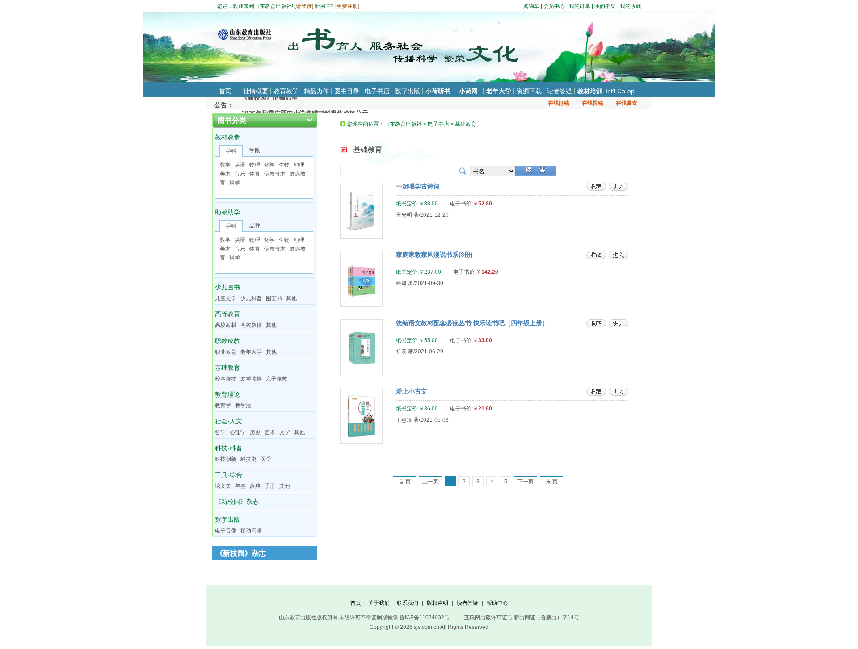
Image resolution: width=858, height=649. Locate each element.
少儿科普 (251, 298)
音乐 (240, 174)
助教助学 (227, 212)
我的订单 (579, 6)
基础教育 (227, 367)
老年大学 (498, 91)
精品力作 (316, 91)
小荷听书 (437, 91)
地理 (299, 165)
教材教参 (227, 137)
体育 (254, 174)
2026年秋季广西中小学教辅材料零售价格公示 (304, 104)
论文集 (223, 486)
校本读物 (225, 379)
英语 (240, 165)
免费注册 (347, 6)
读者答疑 (559, 91)
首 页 (405, 481)
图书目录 (346, 91)
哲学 (220, 432)
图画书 (274, 298)
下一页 (525, 481)
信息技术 (275, 174)
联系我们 (407, 603)
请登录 (304, 6)
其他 (291, 298)
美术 (225, 174)
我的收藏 (630, 6)
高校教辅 (251, 325)
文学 (284, 432)
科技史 (248, 459)
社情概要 (255, 91)
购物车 (531, 6)
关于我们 (379, 603)
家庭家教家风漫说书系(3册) (434, 254)
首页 (225, 91)
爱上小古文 (411, 391)
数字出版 (407, 91)
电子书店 (377, 91)
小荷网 (468, 91)
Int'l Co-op (620, 91)
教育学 (223, 405)
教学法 (243, 405)
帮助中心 (497, 603)
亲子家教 (276, 379)
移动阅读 (251, 531)
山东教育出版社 (403, 124)
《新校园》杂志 (237, 501)
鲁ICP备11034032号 (425, 617)
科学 (234, 183)
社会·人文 (228, 421)
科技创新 (225, 459)
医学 (266, 459)
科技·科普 (228, 448)
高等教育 (227, 314)
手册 (270, 486)
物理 (254, 165)
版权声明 (437, 603)
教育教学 (286, 91)
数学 (225, 165)
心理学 (238, 432)
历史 (255, 432)
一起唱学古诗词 (418, 186)
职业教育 (225, 352)
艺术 (270, 432)
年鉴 (240, 486)
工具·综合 (228, 474)
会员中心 (554, 6)
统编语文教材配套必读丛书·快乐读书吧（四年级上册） (472, 323)
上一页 (430, 481)
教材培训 (589, 91)
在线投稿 (592, 103)
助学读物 (251, 379)
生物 (284, 165)
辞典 (255, 486)
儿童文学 (225, 298)
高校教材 (225, 325)
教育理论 (227, 394)
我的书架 (605, 6)
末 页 (552, 481)
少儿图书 (227, 287)
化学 (269, 165)
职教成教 (227, 340)
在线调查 (626, 103)
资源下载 (529, 91)
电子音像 (225, 531)
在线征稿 (558, 103)
